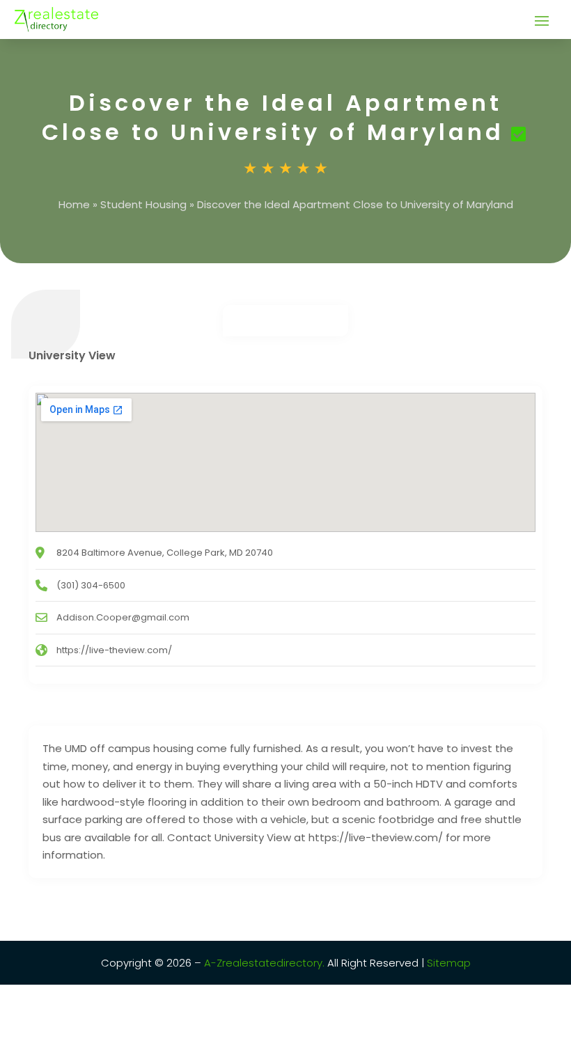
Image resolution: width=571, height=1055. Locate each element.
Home (74, 204)
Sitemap (447, 962)
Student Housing (143, 204)
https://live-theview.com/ (114, 650)
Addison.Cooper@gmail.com (122, 617)
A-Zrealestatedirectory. (264, 962)
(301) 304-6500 (90, 585)
